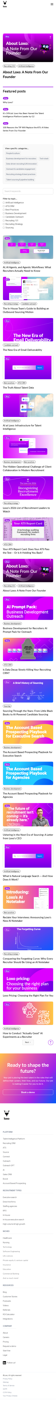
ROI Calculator (9, 1314)
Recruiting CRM (9, 1143)
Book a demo (28, 1092)
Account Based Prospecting (14, 1183)
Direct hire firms (9, 1202)
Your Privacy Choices (10, 1396)
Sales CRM (7, 1174)
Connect (6, 1157)
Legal (5, 1355)
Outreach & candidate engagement (20, 169)
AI (3, 1170)
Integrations (8, 1319)
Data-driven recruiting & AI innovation (21, 164)
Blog (5, 1292)
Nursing (6, 1242)
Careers (6, 1337)
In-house (6, 1215)
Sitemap (6, 1382)
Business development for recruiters (21, 159)
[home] (5, 4)
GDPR (5, 1389)
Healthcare (7, 1238)
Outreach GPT (8, 1165)
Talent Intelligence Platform (14, 1139)
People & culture (13, 153)
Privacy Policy (7, 1379)
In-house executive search (13, 1220)
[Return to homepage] (7, 1115)
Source (6, 1152)
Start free (6, 1351)
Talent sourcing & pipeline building (20, 180)
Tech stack (44, 159)
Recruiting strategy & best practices (20, 174)
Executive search (10, 1197)
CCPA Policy (7, 1392)
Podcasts (7, 1301)
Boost (5, 1179)
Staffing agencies (10, 1206)
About (5, 1333)
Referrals (6, 1310)
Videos (6, 1305)
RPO (5, 1211)
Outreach (6, 1161)
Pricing (6, 1342)
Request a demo (9, 1346)
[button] (52, 4)
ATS (4, 1148)
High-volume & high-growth (14, 1224)
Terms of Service (8, 1386)
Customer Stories (10, 1297)
